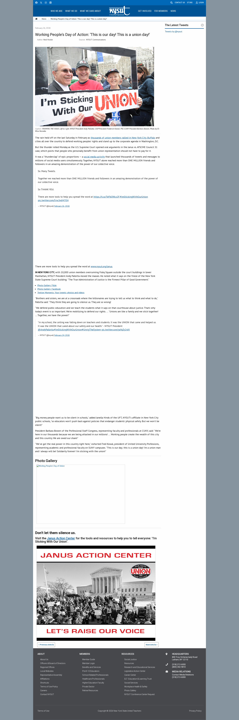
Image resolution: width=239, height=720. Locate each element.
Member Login (88, 663)
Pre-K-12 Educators (90, 671)
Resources (129, 663)
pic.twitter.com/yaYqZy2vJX (116, 329)
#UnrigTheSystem (91, 329)
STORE (190, 2)
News (173, 11)
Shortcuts (44, 683)
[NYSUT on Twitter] (40, 2)
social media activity (94, 156)
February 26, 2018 (62, 206)
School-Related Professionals (95, 675)
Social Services (131, 683)
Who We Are (56, 11)
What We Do (71, 11)
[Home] (36, 19)
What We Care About (90, 11)
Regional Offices (47, 667)
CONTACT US (180, 2)
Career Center (130, 675)
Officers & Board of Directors (52, 663)
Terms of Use (43, 711)
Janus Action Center (61, 538)
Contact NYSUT (47, 694)
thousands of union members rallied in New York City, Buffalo (123, 137)
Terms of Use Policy (49, 686)
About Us (44, 659)
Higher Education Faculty (93, 683)
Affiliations (45, 679)
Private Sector (88, 686)
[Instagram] (45, 2)
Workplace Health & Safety (135, 686)
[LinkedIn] (49, 2)
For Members (161, 11)
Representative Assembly (51, 675)
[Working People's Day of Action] (80, 494)
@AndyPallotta (46, 329)
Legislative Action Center (134, 671)
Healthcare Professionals (93, 679)
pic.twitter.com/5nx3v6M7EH (53, 200)
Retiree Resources (90, 690)
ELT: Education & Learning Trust (138, 679)
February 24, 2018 (62, 335)
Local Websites (47, 671)
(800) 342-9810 (179, 667)
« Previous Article (46, 645)
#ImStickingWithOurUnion (134, 196)
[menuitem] (56, 11)
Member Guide (88, 659)
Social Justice (130, 659)
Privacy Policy (195, 711)
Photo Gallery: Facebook (49, 289)
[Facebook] (35, 2)
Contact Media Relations (183, 675)
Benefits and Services (91, 667)
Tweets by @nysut (173, 31)
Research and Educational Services (139, 667)
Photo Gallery (130, 690)
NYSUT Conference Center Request (139, 694)
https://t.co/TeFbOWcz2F (106, 196)
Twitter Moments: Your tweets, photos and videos (60, 292)
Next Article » (151, 645)
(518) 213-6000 (179, 664)
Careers (43, 690)
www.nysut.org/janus (101, 266)
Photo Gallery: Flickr (47, 285)
